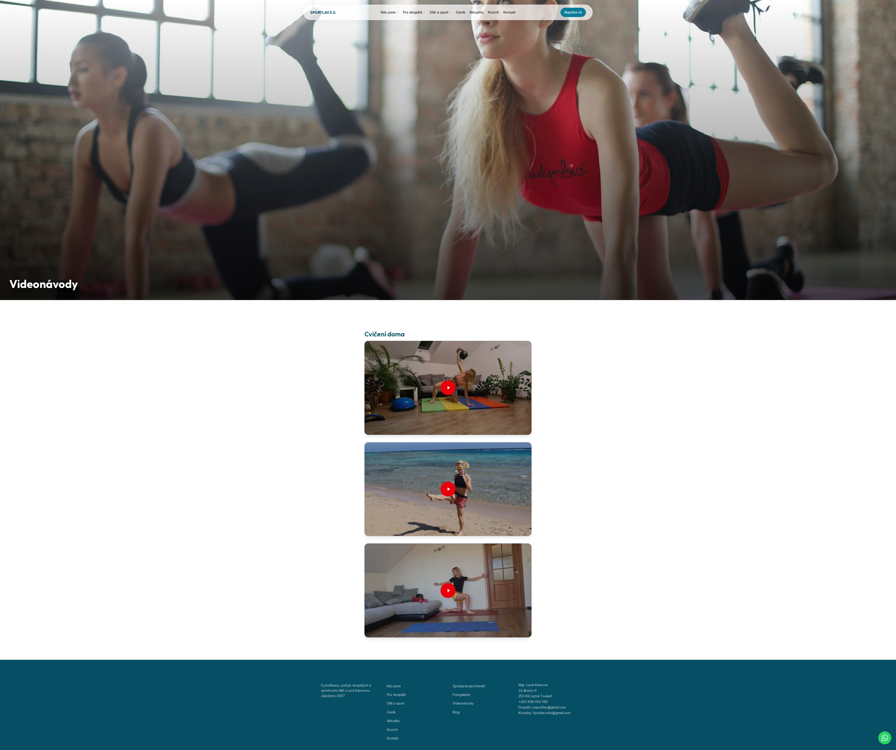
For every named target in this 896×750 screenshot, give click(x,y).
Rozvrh (493, 12)
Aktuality (476, 12)
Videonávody (463, 703)
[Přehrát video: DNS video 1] (448, 388)
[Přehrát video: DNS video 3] (448, 590)
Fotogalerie (461, 695)
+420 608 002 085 (533, 702)
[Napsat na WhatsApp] (884, 737)
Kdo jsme (388, 12)
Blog (456, 712)
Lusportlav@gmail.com (549, 707)
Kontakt (509, 12)
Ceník (460, 12)
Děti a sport (439, 12)
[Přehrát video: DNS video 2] (448, 489)
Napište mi (573, 12)
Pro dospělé (412, 12)
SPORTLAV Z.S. (323, 12)
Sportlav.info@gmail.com (551, 713)
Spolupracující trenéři (469, 686)
